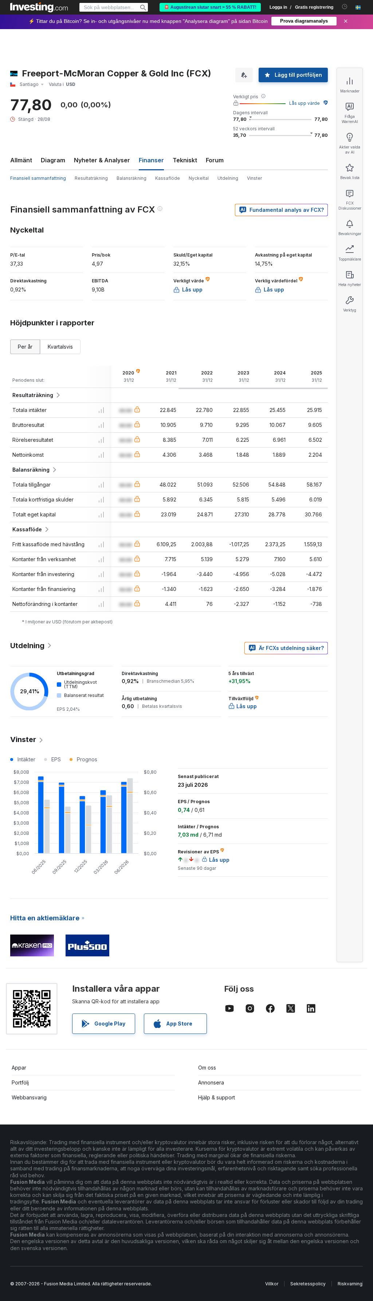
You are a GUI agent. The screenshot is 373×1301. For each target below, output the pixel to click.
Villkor (271, 1283)
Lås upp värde (304, 103)
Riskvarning (350, 1283)
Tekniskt (185, 160)
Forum (215, 160)
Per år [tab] (25, 347)
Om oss (207, 1067)
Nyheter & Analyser (102, 160)
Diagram (53, 160)
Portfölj (20, 1082)
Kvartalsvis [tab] (60, 347)
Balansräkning (131, 178)
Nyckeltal (199, 178)
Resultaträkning (91, 178)
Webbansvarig (29, 1097)
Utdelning (227, 178)
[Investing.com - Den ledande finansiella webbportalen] (39, 7)
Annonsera (211, 1082)
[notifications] (345, 6)
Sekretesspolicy (308, 1283)
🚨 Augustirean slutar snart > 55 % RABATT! (210, 7)
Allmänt (21, 160)
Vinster (254, 178)
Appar (19, 1067)
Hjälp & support (216, 1097)
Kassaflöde (167, 178)
